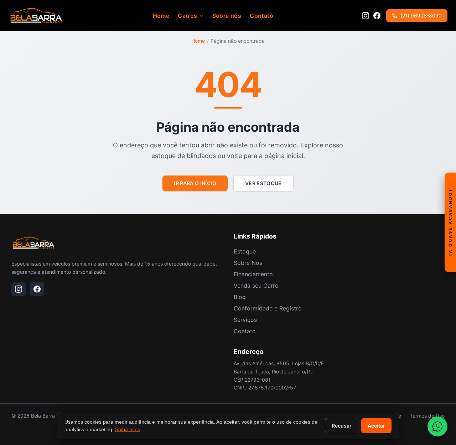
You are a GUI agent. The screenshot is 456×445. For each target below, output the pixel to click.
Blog (240, 296)
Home (161, 15)
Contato (261, 15)
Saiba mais (127, 429)
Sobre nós (227, 15)
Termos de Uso (427, 416)
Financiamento (253, 274)
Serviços (245, 319)
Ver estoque (263, 183)
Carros (187, 15)
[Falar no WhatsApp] (437, 426)
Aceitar (376, 426)
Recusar (342, 426)
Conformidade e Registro (268, 308)
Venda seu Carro (256, 285)
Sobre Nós (248, 262)
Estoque (245, 251)
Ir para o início (195, 183)
